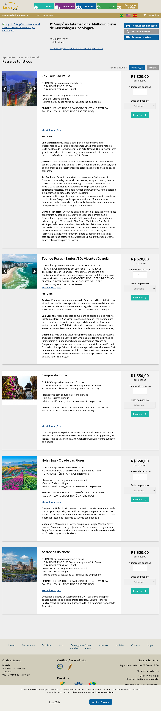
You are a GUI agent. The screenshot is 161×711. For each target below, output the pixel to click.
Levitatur (119, 645)
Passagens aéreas (130, 6)
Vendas (74, 648)
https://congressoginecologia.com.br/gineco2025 (76, 48)
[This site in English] (127, 15)
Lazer (112, 6)
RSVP (88, 648)
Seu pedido (153, 15)
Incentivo (103, 645)
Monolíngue (137, 67)
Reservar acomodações (144, 26)
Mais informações (51, 130)
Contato (135, 645)
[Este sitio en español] (134, 15)
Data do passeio (140, 100)
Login (150, 645)
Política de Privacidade (103, 692)
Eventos (89, 6)
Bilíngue (153, 67)
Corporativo (67, 6)
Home (48, 6)
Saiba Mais (54, 702)
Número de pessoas (140, 86)
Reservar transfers (141, 37)
